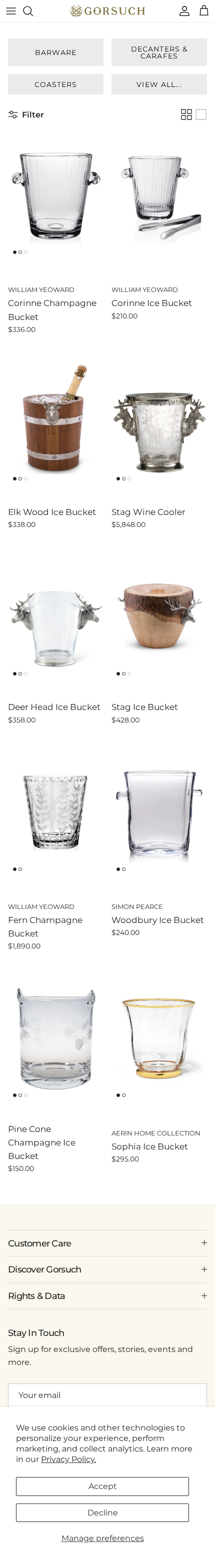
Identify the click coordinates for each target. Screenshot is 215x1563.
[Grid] (186, 114)
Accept (102, 1486)
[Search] (33, 11)
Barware (55, 52)
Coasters (56, 84)
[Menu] (11, 11)
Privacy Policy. (68, 1459)
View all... (159, 84)
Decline (103, 1513)
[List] (201, 114)
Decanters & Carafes (159, 52)
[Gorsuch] (107, 11)
